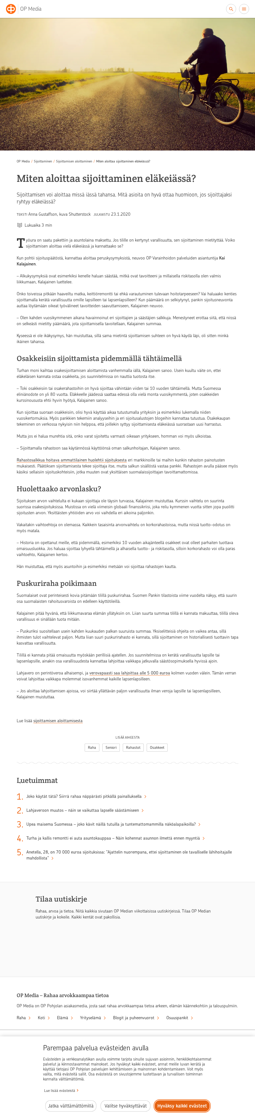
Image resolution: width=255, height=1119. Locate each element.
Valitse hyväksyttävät (126, 1106)
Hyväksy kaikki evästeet (182, 1106)
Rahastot (133, 747)
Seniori (111, 747)
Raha (92, 747)
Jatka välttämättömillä (71, 1106)
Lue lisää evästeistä (59, 1090)
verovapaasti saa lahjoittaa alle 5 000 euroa (129, 672)
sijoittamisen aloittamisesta (58, 720)
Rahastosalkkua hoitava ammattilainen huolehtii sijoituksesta (72, 460)
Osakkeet (157, 747)
